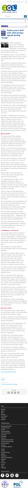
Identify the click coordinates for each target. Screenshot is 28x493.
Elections (3, 438)
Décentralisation (5, 431)
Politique (15, 384)
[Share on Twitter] (12, 393)
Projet (22, 1)
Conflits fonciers (5, 427)
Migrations (4, 455)
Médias (3, 454)
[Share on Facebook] (9, 393)
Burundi (3, 409)
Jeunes (3, 449)
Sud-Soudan (4, 26)
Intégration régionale (6, 446)
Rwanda (3, 414)
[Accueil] (9, 8)
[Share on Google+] (15, 393)
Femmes (3, 445)
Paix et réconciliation (6, 384)
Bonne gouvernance (6, 426)
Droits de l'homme (6, 433)
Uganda (3, 419)
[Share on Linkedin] (18, 393)
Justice (3, 450)
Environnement (5, 443)
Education (3, 436)
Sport (2, 466)
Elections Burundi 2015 (7, 439)
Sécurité (3, 462)
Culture (3, 429)
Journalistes (9, 1)
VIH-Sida (3, 467)
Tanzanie (3, 417)
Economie (3, 434)
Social (2, 464)
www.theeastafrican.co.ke (8, 372)
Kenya (2, 411)
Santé (2, 461)
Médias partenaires (17, 1)
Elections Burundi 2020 (7, 441)
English (3, 379)
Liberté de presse (5, 452)
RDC (2, 412)
